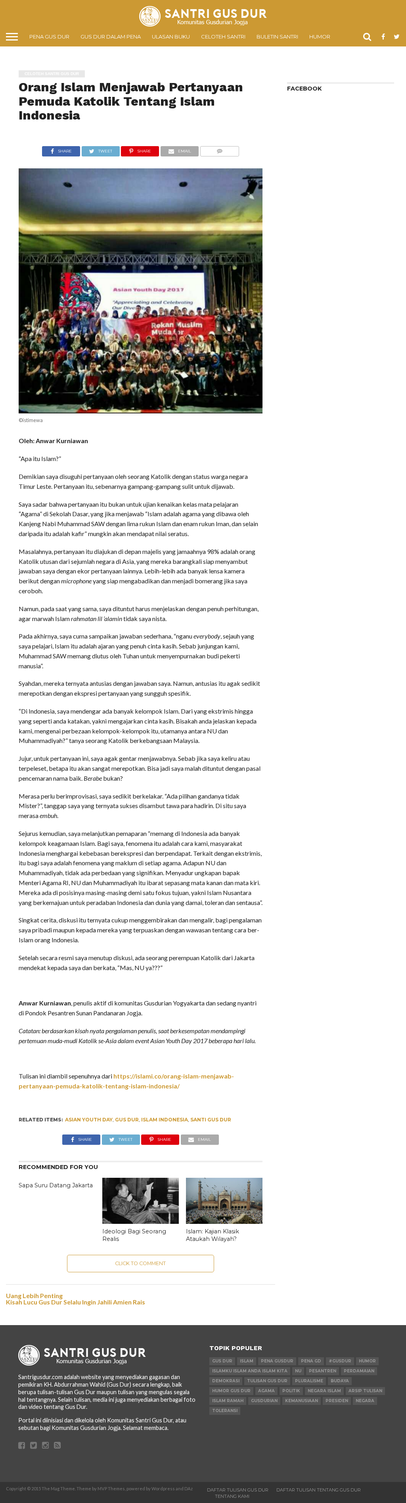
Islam (246, 1361)
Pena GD (311, 1361)
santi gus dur (210, 1120)
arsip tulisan (365, 1390)
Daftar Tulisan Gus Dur (237, 1490)
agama (266, 1390)
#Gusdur (340, 1361)
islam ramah (227, 1400)
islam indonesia (164, 1120)
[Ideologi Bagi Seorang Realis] (140, 1221)
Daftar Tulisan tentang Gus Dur (318, 1490)
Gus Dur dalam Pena (110, 36)
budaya (340, 1380)
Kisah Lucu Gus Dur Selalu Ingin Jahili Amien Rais (75, 1302)
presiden (337, 1400)
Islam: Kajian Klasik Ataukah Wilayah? (212, 1235)
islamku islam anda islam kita (249, 1371)
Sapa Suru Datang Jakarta (56, 1185)
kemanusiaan (301, 1400)
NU (298, 1371)
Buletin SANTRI (277, 36)
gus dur (127, 1120)
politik (291, 1390)
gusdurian (264, 1400)
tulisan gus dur (267, 1380)
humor (367, 1361)
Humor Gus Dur (231, 1390)
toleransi (224, 1410)
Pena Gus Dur (49, 36)
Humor (319, 36)
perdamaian (359, 1371)
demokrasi (225, 1380)
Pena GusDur (277, 1361)
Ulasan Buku (171, 36)
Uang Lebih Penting (34, 1295)
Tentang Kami (232, 1496)
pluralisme (309, 1380)
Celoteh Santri (223, 36)
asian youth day (89, 1120)
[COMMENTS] (219, 149)
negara (365, 1400)
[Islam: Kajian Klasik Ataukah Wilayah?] (224, 1221)
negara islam (324, 1390)
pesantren (322, 1371)
